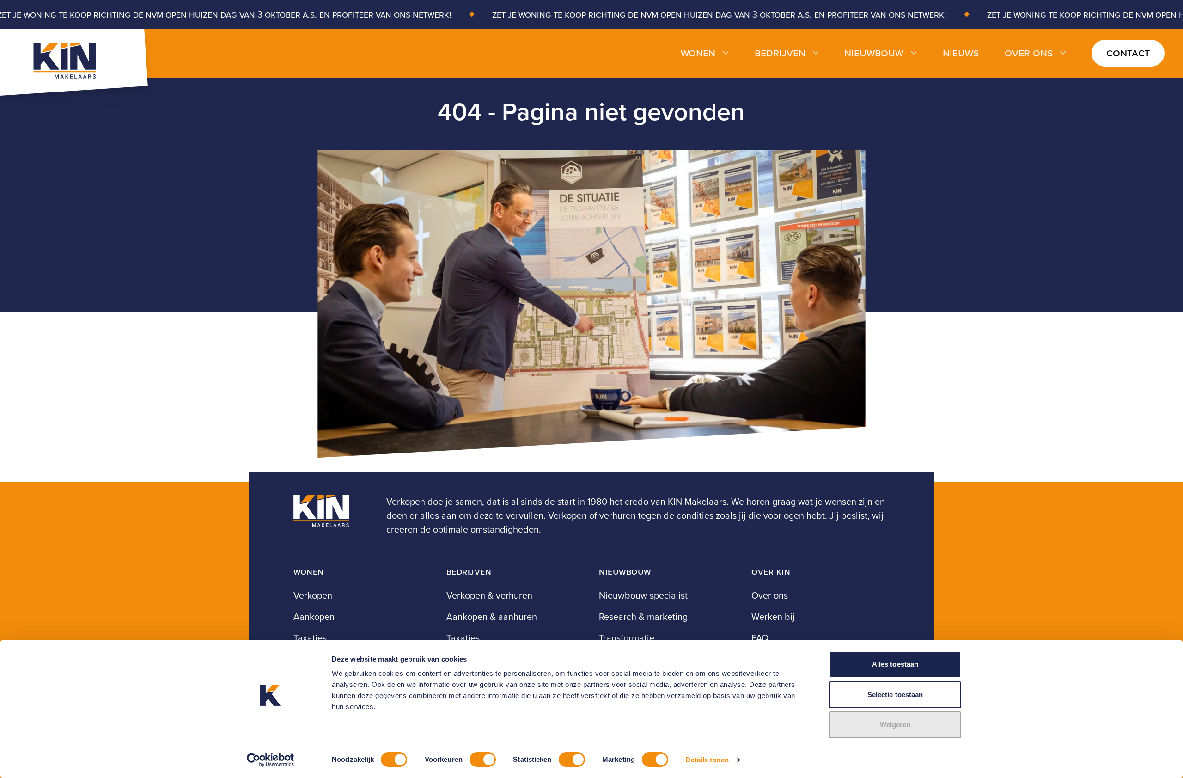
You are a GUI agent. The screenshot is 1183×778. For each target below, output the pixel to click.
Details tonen (706, 760)
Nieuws (961, 53)
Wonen (698, 53)
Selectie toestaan (895, 694)
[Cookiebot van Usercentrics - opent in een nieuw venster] (270, 760)
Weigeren (895, 725)
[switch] (483, 759)
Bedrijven (780, 53)
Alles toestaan (895, 664)
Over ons (1029, 53)
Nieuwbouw (873, 53)
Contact (1128, 52)
